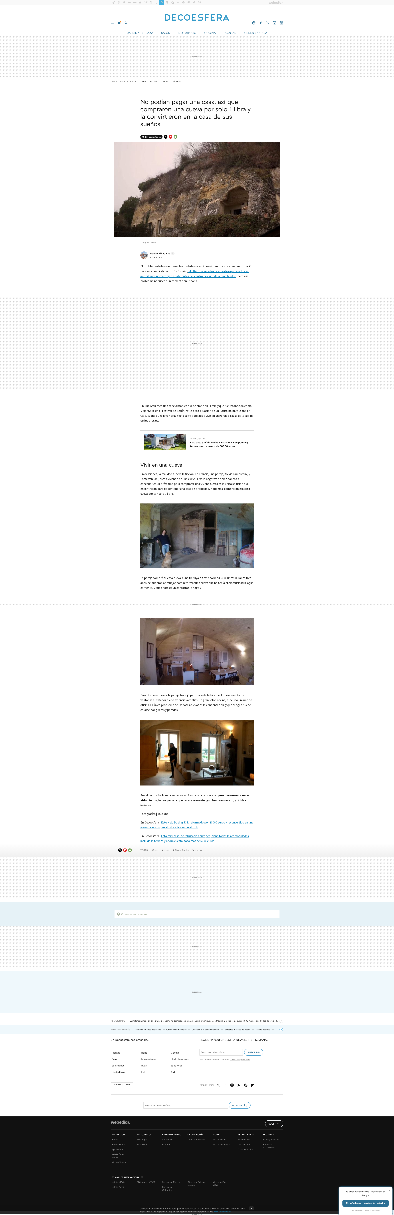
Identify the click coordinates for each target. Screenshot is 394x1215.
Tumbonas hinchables (176, 1029)
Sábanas (177, 81)
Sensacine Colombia (167, 1188)
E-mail (175, 137)
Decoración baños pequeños (147, 1029)
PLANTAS (230, 32)
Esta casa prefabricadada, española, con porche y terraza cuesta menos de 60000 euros (219, 444)
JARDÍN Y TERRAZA (140, 32)
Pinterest (253, 23)
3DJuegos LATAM (146, 1182)
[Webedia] (120, 1122)
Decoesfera (244, 1144)
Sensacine (167, 1139)
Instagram (274, 23)
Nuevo (119, 23)
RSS (238, 1084)
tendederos (118, 1072)
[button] (162, 253)
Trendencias (244, 1139)
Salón (115, 1059)
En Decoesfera (197, 438)
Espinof (166, 1144)
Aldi (173, 1072)
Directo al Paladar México (196, 1183)
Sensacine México (171, 1182)
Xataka (115, 1139)
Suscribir (253, 1052)
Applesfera (117, 1149)
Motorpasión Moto (222, 1144)
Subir (271, 1123)
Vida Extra (142, 1144)
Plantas (164, 81)
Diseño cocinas (263, 1029)
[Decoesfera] (197, 16)
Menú (112, 23)
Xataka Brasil (118, 1187)
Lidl (143, 1072)
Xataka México (119, 1182)
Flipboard (170, 137)
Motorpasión (219, 1139)
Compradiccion (245, 1149)
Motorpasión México (219, 1183)
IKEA (134, 81)
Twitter (267, 23)
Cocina (153, 81)
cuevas (198, 850)
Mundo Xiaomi (119, 1162)
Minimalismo (148, 1059)
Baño (143, 81)
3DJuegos (142, 1139)
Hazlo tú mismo (180, 1059)
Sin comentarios (153, 137)
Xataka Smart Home (118, 1156)
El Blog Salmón (271, 1139)
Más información (222, 1211)
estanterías (118, 1065)
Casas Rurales (182, 850)
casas (166, 850)
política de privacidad (240, 1059)
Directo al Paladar (196, 1139)
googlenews (281, 23)
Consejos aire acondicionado (205, 1029)
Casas (155, 850)
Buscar (126, 23)
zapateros (176, 1065)
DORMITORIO (187, 32)
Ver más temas (122, 1084)
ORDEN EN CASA (255, 32)
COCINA (210, 32)
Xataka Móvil (118, 1144)
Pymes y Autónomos (269, 1146)
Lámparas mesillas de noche (237, 1029)
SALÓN (165, 32)
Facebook (260, 23)
